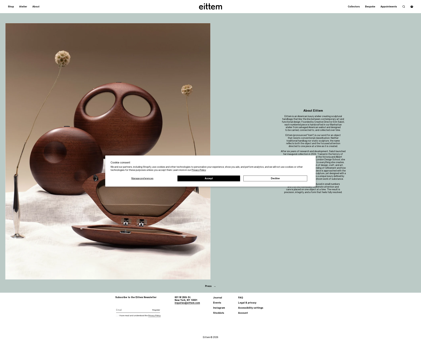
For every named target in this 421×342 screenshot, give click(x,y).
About (35, 6)
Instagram (219, 307)
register (156, 310)
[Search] (403, 6)
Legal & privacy (247, 302)
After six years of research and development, (305, 151)
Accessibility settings (250, 307)
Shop (11, 6)
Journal (217, 297)
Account (243, 313)
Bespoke (370, 6)
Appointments (389, 6)
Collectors (354, 6)
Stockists (218, 313)
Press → (210, 286)
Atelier (23, 6)
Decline (275, 178)
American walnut (317, 127)
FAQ (240, 297)
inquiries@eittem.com (187, 303)
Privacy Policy (199, 170)
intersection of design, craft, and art (323, 165)
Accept (209, 178)
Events (217, 302)
